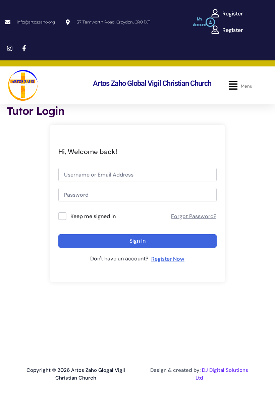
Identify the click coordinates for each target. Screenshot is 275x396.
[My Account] (210, 22)
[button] (227, 14)
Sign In (137, 240)
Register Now (167, 258)
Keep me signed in (93, 216)
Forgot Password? (193, 216)
